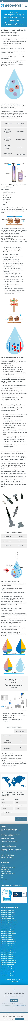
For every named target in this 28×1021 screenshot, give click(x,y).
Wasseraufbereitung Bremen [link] (7, 918)
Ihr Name (17, 799)
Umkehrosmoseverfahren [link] (7, 589)
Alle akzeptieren (19, 1019)
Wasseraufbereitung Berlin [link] (7, 910)
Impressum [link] (3, 881)
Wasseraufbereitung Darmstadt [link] (8, 924)
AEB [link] (2, 877)
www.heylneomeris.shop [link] (10, 846)
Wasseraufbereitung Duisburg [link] (8, 931)
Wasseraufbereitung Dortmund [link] (8, 927)
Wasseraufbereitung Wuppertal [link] (8, 975)
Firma (2, 799)
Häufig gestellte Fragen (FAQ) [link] (8, 867)
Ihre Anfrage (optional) (6, 812)
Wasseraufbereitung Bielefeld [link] (8, 912)
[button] (26, 7)
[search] (22, 4)
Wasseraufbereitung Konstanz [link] (8, 956)
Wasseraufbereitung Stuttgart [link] (8, 971)
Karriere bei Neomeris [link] (6, 871)
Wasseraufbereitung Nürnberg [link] (8, 968)
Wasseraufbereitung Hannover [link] (8, 947)
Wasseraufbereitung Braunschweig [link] (9, 922)
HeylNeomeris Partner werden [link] (8, 873)
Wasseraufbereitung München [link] (8, 966)
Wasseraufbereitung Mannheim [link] (8, 962)
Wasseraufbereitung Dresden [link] (8, 929)
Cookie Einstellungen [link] (9, 1019)
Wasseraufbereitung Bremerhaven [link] (9, 920)
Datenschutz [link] (4, 879)
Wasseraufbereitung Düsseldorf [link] (8, 933)
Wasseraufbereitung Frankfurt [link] (8, 939)
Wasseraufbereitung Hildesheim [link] (8, 952)
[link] (7, 901)
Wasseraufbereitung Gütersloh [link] (8, 943)
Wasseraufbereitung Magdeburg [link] (8, 960)
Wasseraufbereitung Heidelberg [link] (8, 950)
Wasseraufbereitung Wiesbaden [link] (8, 973)
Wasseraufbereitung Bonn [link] (7, 916)
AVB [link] (2, 875)
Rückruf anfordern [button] (20, 819)
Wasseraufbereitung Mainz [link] (7, 964)
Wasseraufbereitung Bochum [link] (8, 914)
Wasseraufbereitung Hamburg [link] (8, 945)
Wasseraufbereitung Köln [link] (7, 954)
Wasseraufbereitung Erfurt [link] (7, 935)
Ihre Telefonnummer (6, 805)
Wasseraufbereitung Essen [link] (7, 937)
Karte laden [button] (14, 1000)
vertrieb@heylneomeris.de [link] (10, 841)
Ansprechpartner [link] (5, 869)
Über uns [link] (3, 865)
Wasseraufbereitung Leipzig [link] (7, 958)
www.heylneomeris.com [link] (11, 844)
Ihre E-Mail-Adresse (19, 805)
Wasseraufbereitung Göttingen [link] (8, 941)
